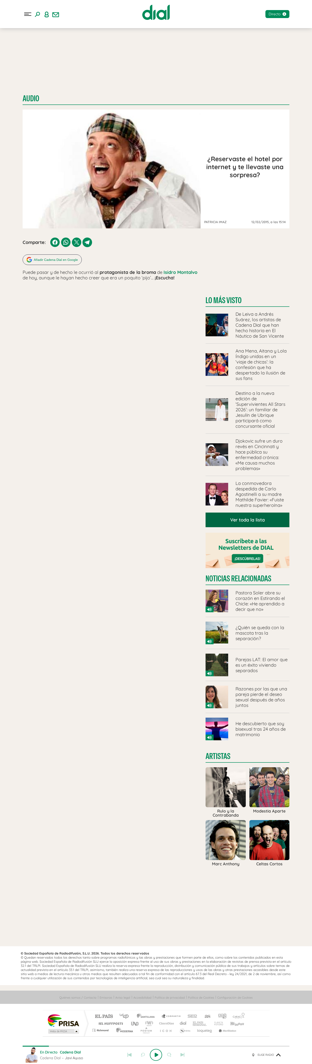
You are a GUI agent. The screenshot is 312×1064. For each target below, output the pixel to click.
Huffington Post (110, 1023)
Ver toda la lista (247, 520)
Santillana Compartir (171, 1016)
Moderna (123, 1030)
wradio (148, 1023)
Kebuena (233, 1023)
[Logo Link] (156, 12)
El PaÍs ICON (165, 1030)
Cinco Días (166, 1023)
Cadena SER (191, 1016)
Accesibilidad (142, 997)
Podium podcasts (146, 1030)
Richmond (101, 1030)
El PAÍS (104, 1016)
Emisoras (106, 997)
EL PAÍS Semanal (200, 1023)
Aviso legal (122, 997)
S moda (184, 1030)
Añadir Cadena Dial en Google (56, 260)
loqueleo (205, 1030)
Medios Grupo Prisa (63, 1031)
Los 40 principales (125, 1016)
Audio (31, 98)
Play (156, 1055)
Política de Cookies (201, 997)
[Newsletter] (55, 14)
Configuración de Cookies (235, 997)
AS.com (205, 1016)
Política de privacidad (170, 997)
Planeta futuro (216, 1023)
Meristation (227, 1030)
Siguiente (182, 1055)
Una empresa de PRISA (63, 1020)
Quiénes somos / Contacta (77, 997)
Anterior (129, 1055)
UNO (135, 1023)
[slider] (156, 1046)
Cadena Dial (183, 1023)
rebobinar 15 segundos (143, 1055)
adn (220, 1016)
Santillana (147, 1016)
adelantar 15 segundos (169, 1055)
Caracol (237, 1016)
